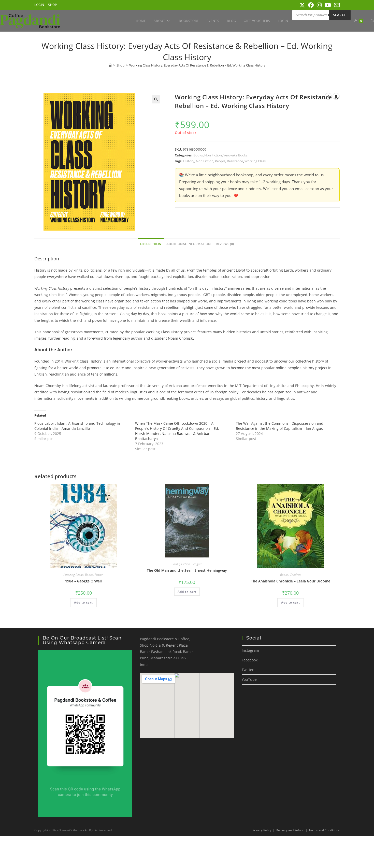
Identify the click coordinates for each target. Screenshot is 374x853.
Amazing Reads (73, 574)
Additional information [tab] (188, 244)
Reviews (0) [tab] (225, 244)
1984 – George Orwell (83, 581)
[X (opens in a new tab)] (302, 5)
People (220, 161)
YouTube (249, 679)
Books (198, 155)
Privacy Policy (261, 830)
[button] (156, 99)
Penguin (197, 564)
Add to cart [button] (83, 602)
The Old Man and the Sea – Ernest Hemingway (187, 570)
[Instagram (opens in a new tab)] (319, 5)
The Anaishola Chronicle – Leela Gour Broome (290, 581)
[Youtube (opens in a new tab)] (328, 5)
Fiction (99, 574)
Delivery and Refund (290, 830)
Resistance (235, 161)
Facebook (249, 660)
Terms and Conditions (324, 830)
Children (295, 574)
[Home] (110, 65)
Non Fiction (213, 155)
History (188, 161)
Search (340, 15)
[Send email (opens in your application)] (336, 5)
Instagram (250, 650)
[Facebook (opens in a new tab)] (311, 5)
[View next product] (336, 96)
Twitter (248, 669)
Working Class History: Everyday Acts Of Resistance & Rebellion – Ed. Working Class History (197, 65)
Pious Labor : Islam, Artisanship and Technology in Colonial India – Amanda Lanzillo (77, 426)
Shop (52, 5)
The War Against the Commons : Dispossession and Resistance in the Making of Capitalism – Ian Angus (279, 426)
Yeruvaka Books (235, 155)
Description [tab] (150, 244)
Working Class (255, 161)
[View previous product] (328, 96)
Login (39, 5)
